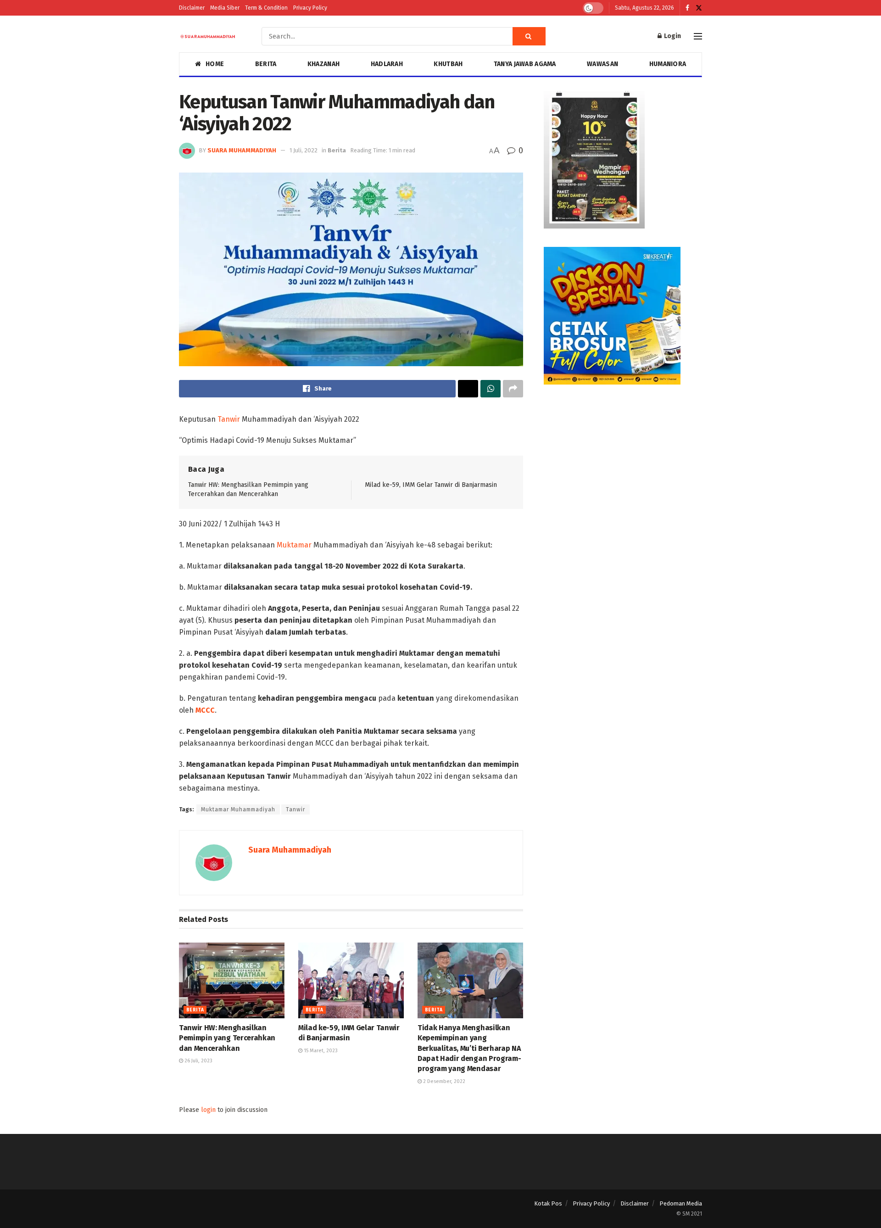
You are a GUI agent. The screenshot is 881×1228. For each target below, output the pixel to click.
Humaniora (667, 64)
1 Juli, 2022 (304, 150)
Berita (266, 64)
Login (672, 36)
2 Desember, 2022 (443, 1081)
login (208, 1110)
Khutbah (448, 64)
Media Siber (225, 8)
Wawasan (602, 64)
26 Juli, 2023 (197, 1061)
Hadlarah (387, 64)
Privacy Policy (310, 8)
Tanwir (228, 419)
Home (215, 64)
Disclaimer (192, 8)
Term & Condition (266, 8)
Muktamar (294, 545)
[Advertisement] (623, 467)
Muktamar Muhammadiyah (238, 809)
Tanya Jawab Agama (525, 64)
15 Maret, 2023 (320, 1051)
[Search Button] (529, 36)
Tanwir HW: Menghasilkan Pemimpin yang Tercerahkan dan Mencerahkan (227, 1038)
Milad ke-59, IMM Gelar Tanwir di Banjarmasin (431, 485)
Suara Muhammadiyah (241, 150)
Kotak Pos (548, 1203)
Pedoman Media (680, 1203)
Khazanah (323, 64)
